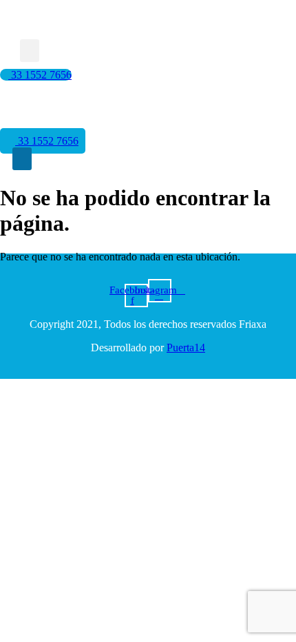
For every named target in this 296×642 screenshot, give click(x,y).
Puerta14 (186, 347)
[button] (29, 50)
